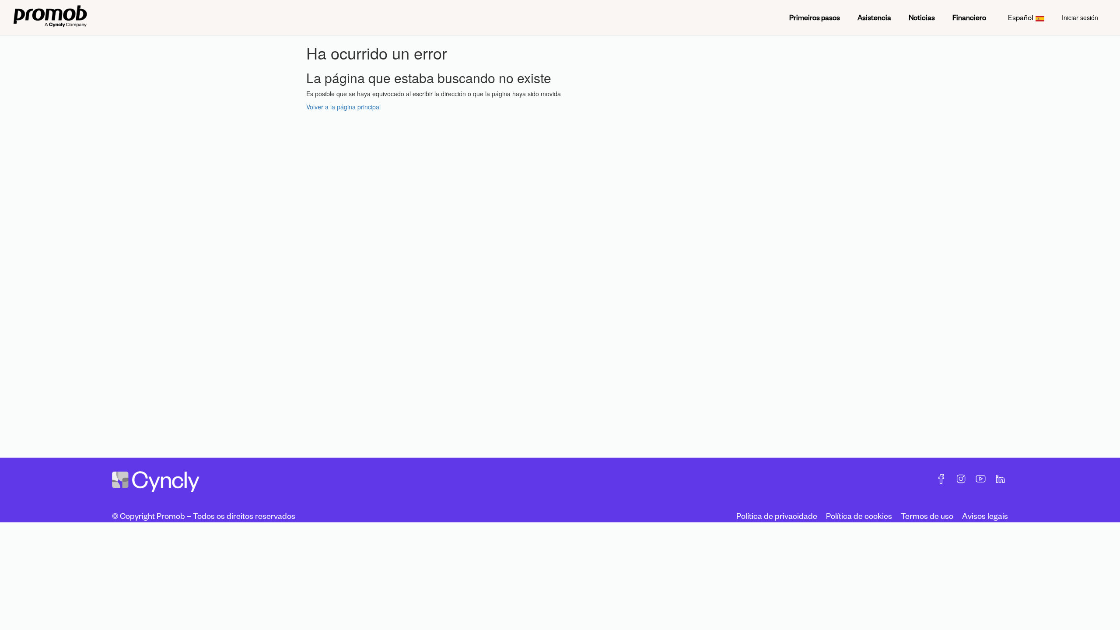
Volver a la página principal (343, 106)
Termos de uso (927, 516)
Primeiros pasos (814, 17)
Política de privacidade (776, 516)
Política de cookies (859, 516)
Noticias (922, 17)
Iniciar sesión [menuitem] (1080, 17)
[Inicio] (50, 17)
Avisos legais (985, 516)
